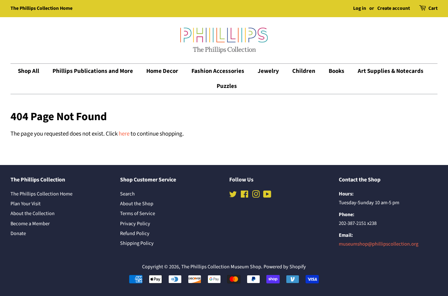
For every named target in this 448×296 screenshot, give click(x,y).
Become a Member (30, 223)
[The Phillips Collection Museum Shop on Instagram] (256, 195)
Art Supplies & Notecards (391, 71)
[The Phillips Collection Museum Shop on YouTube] (267, 195)
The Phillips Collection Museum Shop (221, 266)
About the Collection (32, 213)
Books (336, 71)
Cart (433, 8)
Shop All (28, 71)
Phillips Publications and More (92, 71)
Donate (18, 233)
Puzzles (227, 86)
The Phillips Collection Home (41, 8)
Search (127, 194)
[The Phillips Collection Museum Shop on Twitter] (233, 195)
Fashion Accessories (217, 71)
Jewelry (268, 71)
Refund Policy (134, 233)
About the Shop (136, 203)
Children (303, 71)
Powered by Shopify (285, 266)
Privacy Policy (135, 223)
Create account (393, 8)
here (124, 134)
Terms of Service (137, 213)
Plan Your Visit (25, 203)
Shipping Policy (137, 243)
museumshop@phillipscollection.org (378, 244)
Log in (359, 8)
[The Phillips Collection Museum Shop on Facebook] (244, 195)
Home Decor (162, 71)
